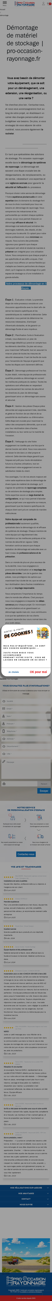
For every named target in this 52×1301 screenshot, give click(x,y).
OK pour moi (38, 672)
